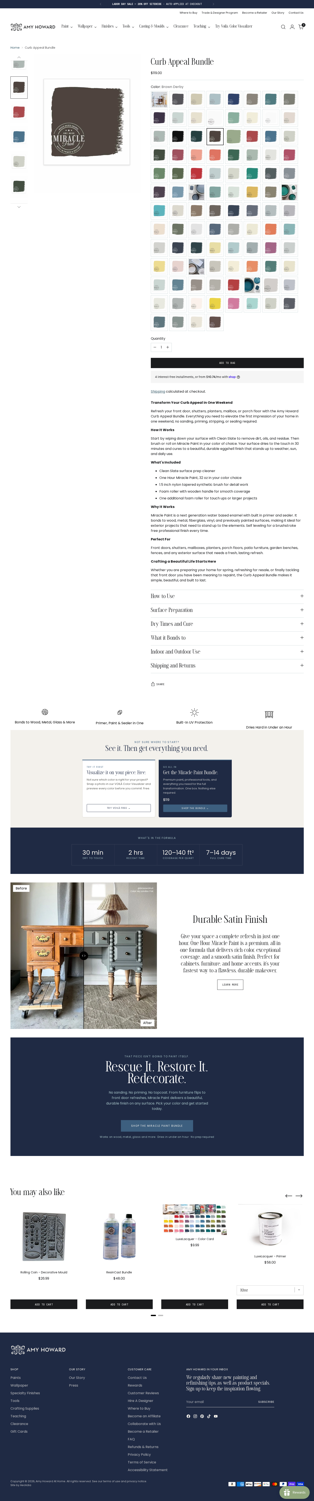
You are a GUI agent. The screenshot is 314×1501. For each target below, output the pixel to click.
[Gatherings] (233, 173)
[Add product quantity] (168, 347)
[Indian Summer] (159, 210)
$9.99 (195, 1245)
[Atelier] (289, 99)
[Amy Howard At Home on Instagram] (195, 1417)
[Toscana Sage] (270, 303)
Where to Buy (139, 1408)
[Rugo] (177, 285)
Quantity (158, 338)
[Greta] (196, 192)
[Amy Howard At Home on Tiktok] (209, 1417)
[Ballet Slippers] (196, 118)
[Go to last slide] (289, 1196)
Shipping (158, 391)
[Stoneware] (159, 303)
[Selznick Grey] (196, 285)
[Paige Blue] (289, 248)
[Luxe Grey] (196, 229)
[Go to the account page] (292, 27)
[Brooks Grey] (196, 136)
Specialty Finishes (25, 1393)
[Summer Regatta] (177, 303)
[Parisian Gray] (215, 266)
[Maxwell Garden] (289, 229)
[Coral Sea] (215, 155)
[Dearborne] (270, 155)
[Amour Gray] (252, 99)
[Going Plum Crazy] (159, 192)
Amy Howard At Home (50, 1481)
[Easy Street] (159, 173)
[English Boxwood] (177, 173)
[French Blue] (215, 173)
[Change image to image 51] (19, 162)
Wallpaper (19, 1385)
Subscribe (266, 1402)
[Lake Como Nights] (270, 210)
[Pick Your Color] (159, 99)
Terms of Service (142, 1462)
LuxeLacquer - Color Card (195, 1239)
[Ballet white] (215, 118)
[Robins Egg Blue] (159, 285)
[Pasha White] (233, 266)
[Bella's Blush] (289, 118)
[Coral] (196, 155)
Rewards (135, 1385)
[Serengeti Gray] (215, 285)
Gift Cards (19, 1431)
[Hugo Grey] (270, 192)
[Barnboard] (252, 118)
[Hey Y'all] (233, 192)
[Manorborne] (252, 229)
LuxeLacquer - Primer (270, 1256)
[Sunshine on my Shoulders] (215, 303)
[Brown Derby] (215, 136)
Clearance (19, 1423)
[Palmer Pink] (177, 266)
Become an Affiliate (144, 1416)
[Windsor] (215, 322)
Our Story (77, 1377)
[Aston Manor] (270, 99)
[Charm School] (252, 136)
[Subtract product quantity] (155, 347)
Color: (167, 86)
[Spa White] (270, 285)
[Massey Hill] (270, 229)
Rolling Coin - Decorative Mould (44, 1272)
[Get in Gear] (252, 173)
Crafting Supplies (24, 1408)
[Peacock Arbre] (270, 266)
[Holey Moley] (252, 192)
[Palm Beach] (159, 266)
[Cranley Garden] (233, 155)
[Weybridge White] (196, 322)
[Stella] (289, 285)
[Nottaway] (233, 248)
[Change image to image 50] (19, 137)
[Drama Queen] (289, 155)
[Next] (213, 4)
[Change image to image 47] (19, 63)
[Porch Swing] (289, 266)
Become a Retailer (143, 1431)
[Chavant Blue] (270, 136)
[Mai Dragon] (215, 229)
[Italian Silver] (177, 210)
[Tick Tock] (252, 303)
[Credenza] (252, 155)
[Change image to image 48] (19, 87)
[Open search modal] (283, 27)
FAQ (131, 1439)
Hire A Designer (140, 1400)
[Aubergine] (159, 118)
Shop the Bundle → (195, 808)
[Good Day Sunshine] (177, 192)
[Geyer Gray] (270, 173)
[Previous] (100, 4)
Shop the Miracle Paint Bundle (157, 1126)
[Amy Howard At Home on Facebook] (188, 1417)
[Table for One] (233, 303)
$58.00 (270, 1262)
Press (73, 1385)
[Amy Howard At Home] (32, 26)
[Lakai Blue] (252, 210)
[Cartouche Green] (233, 136)
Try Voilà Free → (119, 808)
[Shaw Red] (233, 285)
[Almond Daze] (196, 99)
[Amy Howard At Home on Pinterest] (202, 1417)
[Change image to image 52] (19, 187)
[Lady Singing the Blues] (233, 210)
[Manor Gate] (233, 229)
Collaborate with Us (144, 1423)
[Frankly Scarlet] (196, 173)
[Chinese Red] (177, 155)
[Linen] (159, 229)
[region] (157, 1259)
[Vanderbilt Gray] (289, 303)
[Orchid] (270, 248)
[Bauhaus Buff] (270, 118)
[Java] (196, 210)
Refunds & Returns (143, 1446)
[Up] (19, 57)
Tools (14, 1400)
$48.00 (119, 1278)
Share (160, 684)
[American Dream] (233, 99)
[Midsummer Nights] (196, 248)
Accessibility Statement (148, 1469)
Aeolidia (25, 1485)
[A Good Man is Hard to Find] (177, 99)
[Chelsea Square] (289, 136)
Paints (15, 1377)
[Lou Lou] (177, 229)
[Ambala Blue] (215, 99)
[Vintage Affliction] (159, 322)
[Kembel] (215, 210)
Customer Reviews (143, 1393)
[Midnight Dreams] (177, 248)
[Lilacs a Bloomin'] (289, 210)
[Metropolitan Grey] (159, 248)
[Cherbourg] (159, 155)
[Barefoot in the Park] (233, 118)
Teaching (18, 1416)
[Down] (19, 207)
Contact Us (137, 1377)
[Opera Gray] (252, 248)
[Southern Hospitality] (252, 285)
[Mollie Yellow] (215, 248)
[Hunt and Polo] (289, 192)
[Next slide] (299, 1196)
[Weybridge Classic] (177, 322)
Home (15, 47)
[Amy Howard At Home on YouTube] (216, 1417)
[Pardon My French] (196, 266)
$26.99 (43, 1278)
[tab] (153, 1315)
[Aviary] (177, 118)
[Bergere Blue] (159, 136)
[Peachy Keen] (252, 266)
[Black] (177, 136)
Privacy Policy (139, 1454)
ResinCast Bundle (119, 1272)
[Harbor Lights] (215, 192)
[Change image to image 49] (19, 112)
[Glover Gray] (289, 173)
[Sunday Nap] (196, 303)
